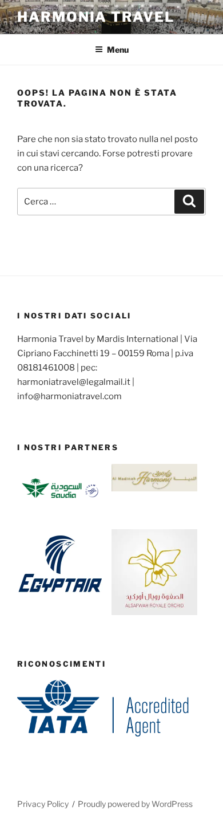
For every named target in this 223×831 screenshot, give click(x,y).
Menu (118, 49)
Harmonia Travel (95, 17)
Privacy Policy (43, 804)
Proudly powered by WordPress (135, 804)
